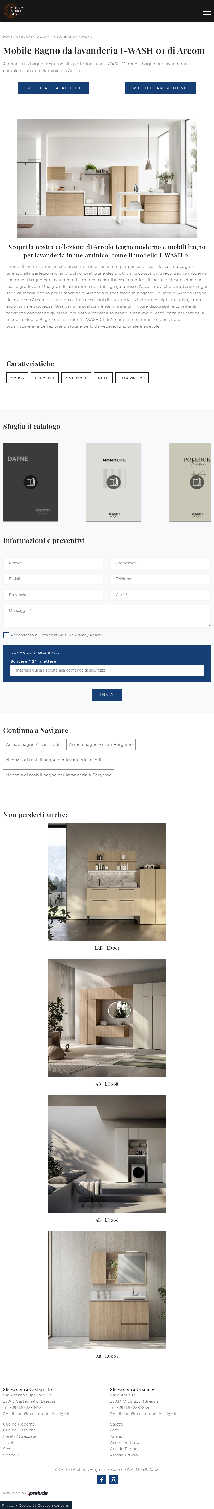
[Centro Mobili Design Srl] (13, 11)
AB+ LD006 (107, 1220)
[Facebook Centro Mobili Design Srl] (101, 1479)
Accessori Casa (124, 1442)
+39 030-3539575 (26, 1407)
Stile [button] (103, 378)
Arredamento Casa (31, 36)
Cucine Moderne (19, 1424)
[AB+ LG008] (107, 1018)
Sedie (8, 1449)
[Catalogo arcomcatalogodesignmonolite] (113, 482)
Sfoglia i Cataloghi (53, 88)
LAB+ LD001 (107, 948)
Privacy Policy (88, 635)
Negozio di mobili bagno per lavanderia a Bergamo (58, 774)
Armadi (117, 1436)
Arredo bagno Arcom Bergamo (101, 744)
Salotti (116, 1424)
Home (7, 36)
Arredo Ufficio (124, 1455)
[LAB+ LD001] (107, 882)
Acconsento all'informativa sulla (56, 635)
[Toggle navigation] (207, 11)
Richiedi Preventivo (160, 88)
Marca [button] (17, 378)
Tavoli (8, 1442)
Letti (114, 1430)
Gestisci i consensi (54, 1505)
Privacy (8, 1505)
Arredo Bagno (63, 36)
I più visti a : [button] (132, 378)
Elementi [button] (45, 378)
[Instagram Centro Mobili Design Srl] (113, 1479)
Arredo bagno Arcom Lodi (33, 744)
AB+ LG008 (107, 1084)
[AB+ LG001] (107, 1290)
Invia (107, 694)
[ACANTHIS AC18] (53, 102)
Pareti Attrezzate (19, 1436)
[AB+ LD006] (107, 1154)
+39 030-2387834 (133, 1407)
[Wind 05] (160, 102)
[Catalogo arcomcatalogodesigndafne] (30, 482)
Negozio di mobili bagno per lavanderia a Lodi (53, 759)
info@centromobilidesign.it (43, 1413)
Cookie (25, 1505)
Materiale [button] (76, 378)
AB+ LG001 (107, 1356)
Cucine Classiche (19, 1430)
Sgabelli (11, 1455)
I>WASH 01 (86, 36)
